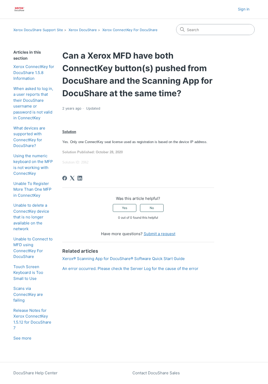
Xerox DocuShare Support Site (38, 30)
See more (22, 338)
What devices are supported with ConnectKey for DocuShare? (29, 137)
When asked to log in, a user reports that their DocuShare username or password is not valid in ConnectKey (33, 103)
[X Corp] (72, 178)
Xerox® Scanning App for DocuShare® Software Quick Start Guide (123, 258)
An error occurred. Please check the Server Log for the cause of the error (130, 268)
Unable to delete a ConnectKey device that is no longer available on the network (31, 217)
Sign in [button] (243, 9)
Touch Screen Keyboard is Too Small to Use (28, 272)
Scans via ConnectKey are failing (28, 294)
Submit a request (159, 233)
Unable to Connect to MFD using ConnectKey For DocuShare (33, 247)
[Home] (19, 9)
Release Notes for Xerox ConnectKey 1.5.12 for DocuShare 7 (32, 319)
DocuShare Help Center (35, 372)
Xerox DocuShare (83, 30)
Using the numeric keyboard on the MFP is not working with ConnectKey (33, 164)
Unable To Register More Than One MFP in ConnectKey (32, 189)
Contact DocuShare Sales (156, 372)
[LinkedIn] (79, 178)
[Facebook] (64, 178)
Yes (124, 208)
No (152, 208)
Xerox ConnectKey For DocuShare (130, 30)
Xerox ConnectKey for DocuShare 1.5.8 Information (33, 72)
